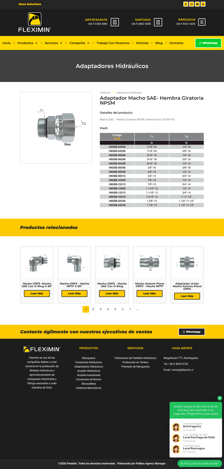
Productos (25, 43)
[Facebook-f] (185, 4)
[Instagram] (191, 4)
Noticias (142, 43)
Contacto (176, 43)
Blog (159, 43)
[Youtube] (197, 4)
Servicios (51, 43)
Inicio (6, 43)
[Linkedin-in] (203, 4)
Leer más (37, 293)
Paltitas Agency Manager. (150, 463)
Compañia (77, 43)
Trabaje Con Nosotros (113, 43)
